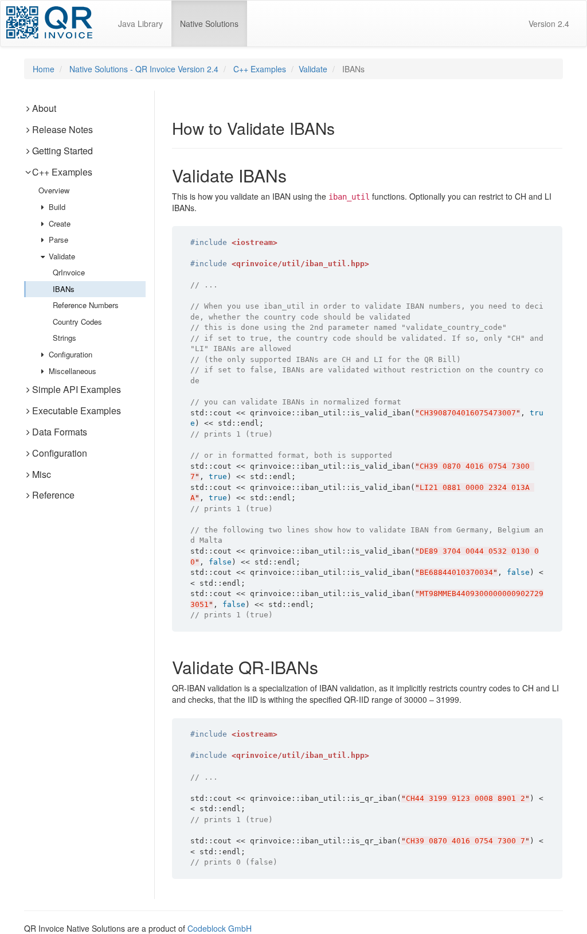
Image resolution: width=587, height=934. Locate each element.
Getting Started (62, 150)
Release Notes (62, 129)
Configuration (69, 354)
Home (43, 69)
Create (58, 223)
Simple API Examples (76, 389)
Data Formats (59, 431)
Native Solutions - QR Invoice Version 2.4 (143, 69)
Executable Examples (76, 410)
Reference (53, 494)
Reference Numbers (86, 304)
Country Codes (77, 321)
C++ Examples (259, 69)
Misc (41, 474)
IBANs (64, 288)
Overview (53, 190)
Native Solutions (213, 23)
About (44, 108)
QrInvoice (69, 272)
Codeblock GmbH (219, 928)
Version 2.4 (549, 23)
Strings (64, 337)
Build (55, 206)
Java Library (140, 23)
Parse (57, 239)
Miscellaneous (71, 370)
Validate (313, 69)
